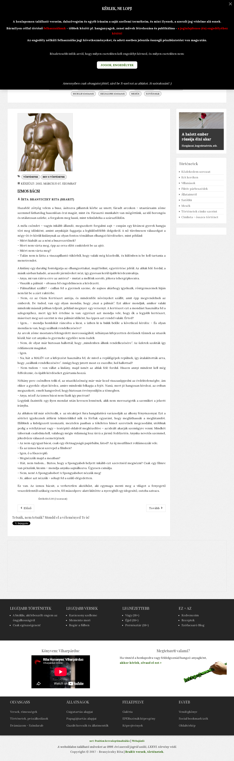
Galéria (127, 712)
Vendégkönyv (188, 712)
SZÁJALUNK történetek (112, 93)
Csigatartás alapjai (79, 712)
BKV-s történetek (54, 176)
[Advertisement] (117, 566)
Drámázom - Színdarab (26, 725)
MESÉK (135, 93)
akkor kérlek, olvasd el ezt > (141, 662)
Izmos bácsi (29, 190)
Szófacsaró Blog (193, 625)
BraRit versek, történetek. (144, 751)
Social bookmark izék (193, 718)
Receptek (188, 620)
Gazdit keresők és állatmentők (87, 725)
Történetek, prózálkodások (29, 718)
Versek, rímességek (23, 712)
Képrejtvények (132, 725)
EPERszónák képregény (138, 718)
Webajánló (138, 741)
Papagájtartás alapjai (81, 718)
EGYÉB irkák (152, 93)
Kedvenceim (190, 615)
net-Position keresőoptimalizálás (110, 741)
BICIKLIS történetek (83, 93)
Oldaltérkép (187, 725)
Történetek (30, 176)
